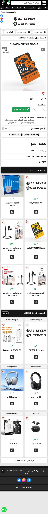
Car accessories (30, 8)
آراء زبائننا (9, 32)
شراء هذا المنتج (21, 109)
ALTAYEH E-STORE (24, 488)
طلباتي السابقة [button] (40, 32)
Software (22, 38)
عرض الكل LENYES (24, 460)
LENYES (30, 156)
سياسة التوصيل (32, 134)
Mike (8, 8)
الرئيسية (43, 38)
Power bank (16, 8)
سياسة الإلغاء (16, 134)
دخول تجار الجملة (23, 32)
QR (4, 128)
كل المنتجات (33, 38)
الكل (39, 8)
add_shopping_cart (36, 212)
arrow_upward (2, 471)
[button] (8, 3)
